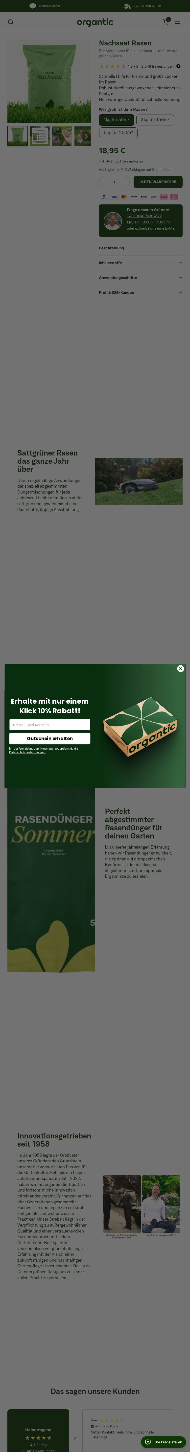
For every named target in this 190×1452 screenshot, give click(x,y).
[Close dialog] (180, 669)
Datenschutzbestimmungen (27, 753)
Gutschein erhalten (50, 739)
